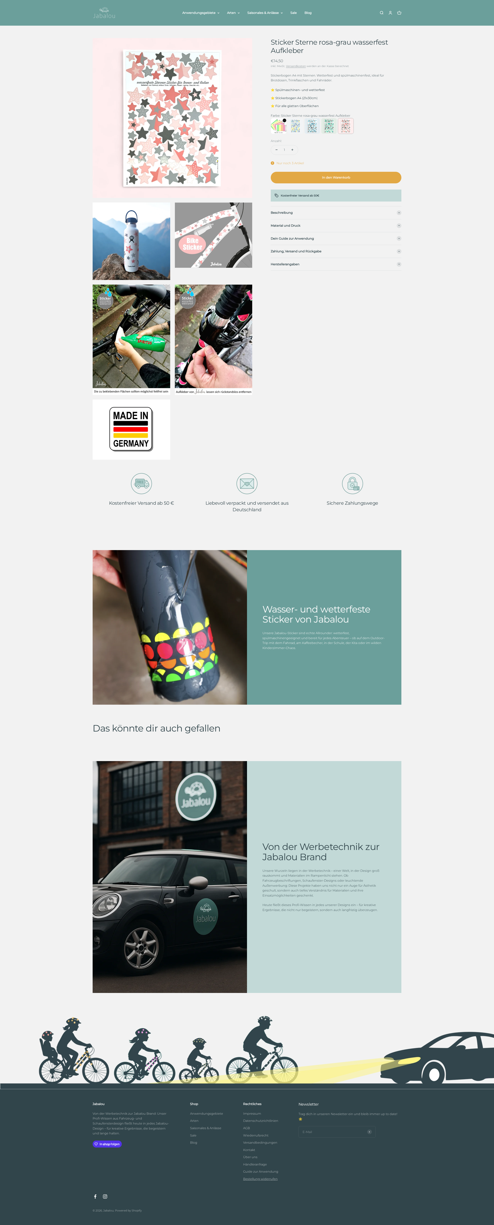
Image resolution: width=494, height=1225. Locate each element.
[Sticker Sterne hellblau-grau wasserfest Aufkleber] (312, 126)
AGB (246, 1128)
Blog (308, 12)
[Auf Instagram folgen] (105, 1196)
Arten (231, 12)
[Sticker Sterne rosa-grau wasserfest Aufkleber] (346, 126)
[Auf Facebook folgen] (95, 1196)
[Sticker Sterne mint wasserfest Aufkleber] (329, 126)
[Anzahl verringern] (276, 149)
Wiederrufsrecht (255, 1135)
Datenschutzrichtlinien (260, 1121)
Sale (293, 12)
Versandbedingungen (260, 1142)
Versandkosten (296, 66)
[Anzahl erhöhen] (292, 149)
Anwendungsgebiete (199, 12)
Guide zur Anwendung (260, 1171)
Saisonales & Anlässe (263, 12)
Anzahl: (276, 141)
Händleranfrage (255, 1164)
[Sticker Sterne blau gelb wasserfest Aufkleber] (295, 126)
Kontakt (249, 1150)
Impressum (252, 1113)
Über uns (250, 1157)
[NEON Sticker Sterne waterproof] (279, 126)
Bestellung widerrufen (260, 1179)
